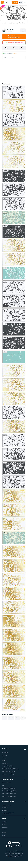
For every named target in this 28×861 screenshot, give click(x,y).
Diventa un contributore (8, 814)
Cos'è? (15, 53)
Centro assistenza (6, 806)
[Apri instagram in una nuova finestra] (8, 847)
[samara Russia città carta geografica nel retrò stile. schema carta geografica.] (13, 231)
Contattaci (4, 809)
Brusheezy (5, 752)
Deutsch (4, 831)
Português (5, 828)
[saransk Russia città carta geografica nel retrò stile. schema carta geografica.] (13, 91)
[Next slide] (22, 717)
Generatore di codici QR (8, 775)
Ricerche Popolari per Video (9, 797)
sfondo (11, 717)
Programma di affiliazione (8, 789)
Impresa (4, 760)
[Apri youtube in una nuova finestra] (20, 847)
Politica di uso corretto (13, 857)
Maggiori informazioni (9, 56)
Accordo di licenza (6, 784)
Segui (23, 31)
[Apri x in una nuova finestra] (18, 847)
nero (17, 717)
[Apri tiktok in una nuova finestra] (15, 847)
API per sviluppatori (7, 765)
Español (4, 825)
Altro (3, 836)
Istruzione (4, 762)
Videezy (4, 757)
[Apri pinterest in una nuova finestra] (13, 847)
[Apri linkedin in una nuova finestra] (11, 847)
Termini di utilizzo (8, 856)
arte (5, 717)
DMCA (3, 786)
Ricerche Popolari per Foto (9, 794)
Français (4, 833)
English (4, 823)
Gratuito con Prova (14, 36)
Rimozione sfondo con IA (8, 772)
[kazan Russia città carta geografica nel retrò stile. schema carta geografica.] (13, 314)
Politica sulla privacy (18, 856)
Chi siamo (4, 811)
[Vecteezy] (2, 2)
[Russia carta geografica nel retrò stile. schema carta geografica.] (13, 356)
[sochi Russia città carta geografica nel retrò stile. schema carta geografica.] (13, 203)
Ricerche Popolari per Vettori (9, 792)
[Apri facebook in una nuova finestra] (6, 847)
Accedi (20, 2)
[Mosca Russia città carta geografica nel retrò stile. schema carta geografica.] (13, 217)
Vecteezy (4, 754)
